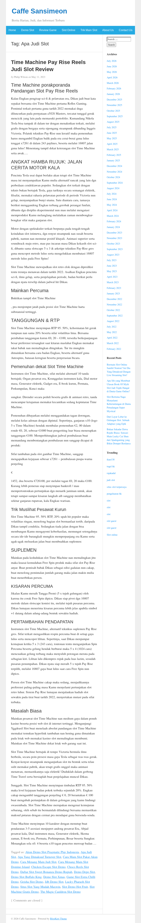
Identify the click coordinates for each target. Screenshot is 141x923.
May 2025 (112, 138)
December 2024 (114, 166)
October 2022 (113, 310)
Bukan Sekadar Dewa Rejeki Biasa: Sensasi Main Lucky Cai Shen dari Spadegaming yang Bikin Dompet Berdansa (119, 436)
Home (12, 30)
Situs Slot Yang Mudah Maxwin (40, 887)
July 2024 (111, 193)
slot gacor (111, 520)
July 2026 (111, 60)
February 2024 (114, 221)
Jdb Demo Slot (54, 882)
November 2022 (114, 304)
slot (108, 500)
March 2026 (113, 83)
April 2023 (112, 276)
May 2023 (112, 271)
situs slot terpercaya (116, 487)
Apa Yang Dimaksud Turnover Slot (39, 857)
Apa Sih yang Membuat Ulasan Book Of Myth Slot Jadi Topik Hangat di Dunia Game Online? (118, 386)
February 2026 (114, 88)
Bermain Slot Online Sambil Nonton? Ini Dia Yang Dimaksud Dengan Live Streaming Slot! (119, 370)
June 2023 (112, 265)
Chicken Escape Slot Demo (48, 867)
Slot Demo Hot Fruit (75, 887)
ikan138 (111, 459)
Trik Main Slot (88, 30)
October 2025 (113, 110)
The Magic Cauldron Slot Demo (60, 892)
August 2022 (113, 321)
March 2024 (113, 215)
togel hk (111, 466)
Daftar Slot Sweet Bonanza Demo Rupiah (46, 872)
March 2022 (113, 343)
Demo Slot (27, 30)
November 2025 (114, 105)
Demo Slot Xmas (54, 877)
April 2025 (112, 143)
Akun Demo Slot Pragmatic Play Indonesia (52, 852)
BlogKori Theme (58, 918)
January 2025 (113, 160)
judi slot (111, 480)
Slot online (112, 534)
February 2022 (114, 348)
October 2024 (113, 177)
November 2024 (114, 171)
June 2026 (112, 66)
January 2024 (113, 227)
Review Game (48, 30)
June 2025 (112, 132)
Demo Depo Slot (84, 872)
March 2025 (113, 149)
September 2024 (115, 182)
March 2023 (113, 282)
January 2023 (113, 293)
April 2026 (112, 77)
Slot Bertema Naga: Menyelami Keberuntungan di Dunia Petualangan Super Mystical (119, 404)
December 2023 (114, 232)
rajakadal (111, 473)
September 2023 (115, 249)
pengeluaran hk (114, 493)
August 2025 (113, 121)
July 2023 (111, 260)
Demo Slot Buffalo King (26, 877)
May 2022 (112, 332)
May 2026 (112, 72)
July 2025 (111, 127)
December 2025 (114, 99)
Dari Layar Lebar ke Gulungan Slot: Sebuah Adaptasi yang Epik (118, 420)
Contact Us (125, 30)
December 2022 (114, 299)
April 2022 (112, 337)
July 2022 (111, 326)
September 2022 (115, 315)
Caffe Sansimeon (39, 11)
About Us (108, 30)
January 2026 (113, 94)
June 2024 (112, 199)
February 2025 (114, 155)
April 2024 (112, 210)
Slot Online (68, 30)
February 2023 (114, 288)
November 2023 (114, 238)
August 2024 (113, 188)
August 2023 (113, 254)
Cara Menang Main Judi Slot (38, 862)
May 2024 (112, 204)
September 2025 (115, 116)
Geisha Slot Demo (31, 882)
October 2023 (113, 243)
